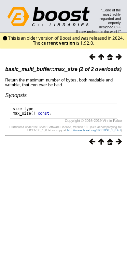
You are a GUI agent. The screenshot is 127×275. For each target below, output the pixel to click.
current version (58, 43)
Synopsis (16, 95)
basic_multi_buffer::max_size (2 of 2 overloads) (63, 69)
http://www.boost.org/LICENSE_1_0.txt (94, 130)
